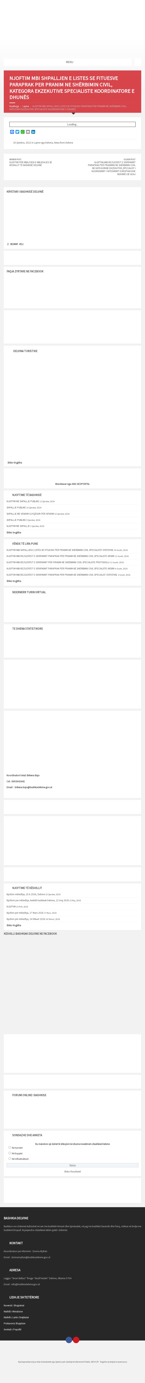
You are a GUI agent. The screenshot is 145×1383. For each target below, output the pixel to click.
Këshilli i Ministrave (13, 1311)
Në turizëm (17, 1147)
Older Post (130, 159)
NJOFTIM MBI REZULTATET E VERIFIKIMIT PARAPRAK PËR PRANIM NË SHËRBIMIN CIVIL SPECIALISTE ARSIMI (60, 556)
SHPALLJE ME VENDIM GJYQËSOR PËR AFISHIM (30, 513)
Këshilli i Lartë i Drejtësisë (16, 1317)
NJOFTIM (11, 906)
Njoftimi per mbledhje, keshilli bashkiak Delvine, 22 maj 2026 (38, 900)
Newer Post (15, 159)
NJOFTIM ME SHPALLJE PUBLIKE (23, 501)
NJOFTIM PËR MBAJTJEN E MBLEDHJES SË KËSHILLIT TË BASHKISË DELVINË (30, 164)
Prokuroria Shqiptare (14, 1323)
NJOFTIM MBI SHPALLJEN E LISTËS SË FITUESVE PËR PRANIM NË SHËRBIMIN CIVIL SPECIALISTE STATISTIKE (60, 550)
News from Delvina (63, 142)
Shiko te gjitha (14, 532)
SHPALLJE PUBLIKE (16, 507)
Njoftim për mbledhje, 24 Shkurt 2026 (26, 919)
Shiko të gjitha (15, 462)
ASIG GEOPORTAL (81, 484)
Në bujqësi (17, 1153)
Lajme (26, 106)
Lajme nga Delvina (43, 142)
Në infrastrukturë (20, 1159)
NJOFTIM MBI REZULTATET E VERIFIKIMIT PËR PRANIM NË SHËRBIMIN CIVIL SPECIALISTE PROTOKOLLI (58, 562)
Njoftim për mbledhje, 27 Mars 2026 (25, 912)
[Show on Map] (137, 62)
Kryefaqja (14, 106)
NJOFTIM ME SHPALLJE (18, 526)
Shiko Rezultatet (72, 1171)
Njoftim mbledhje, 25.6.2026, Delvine (26, 894)
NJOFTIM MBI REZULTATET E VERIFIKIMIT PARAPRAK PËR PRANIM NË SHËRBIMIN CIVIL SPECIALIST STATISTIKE (62, 574)
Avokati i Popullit (12, 1329)
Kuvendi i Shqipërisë (14, 1305)
